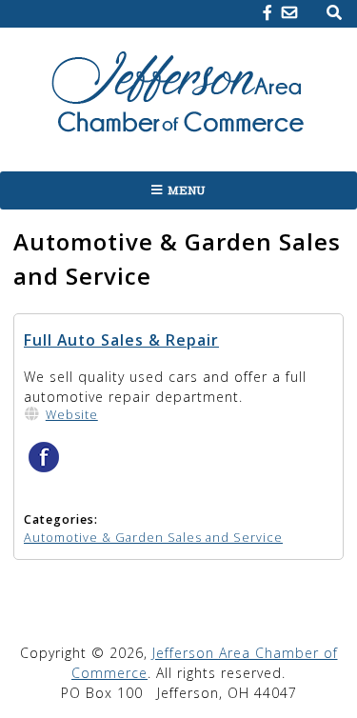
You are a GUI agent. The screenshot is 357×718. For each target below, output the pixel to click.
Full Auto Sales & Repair (121, 339)
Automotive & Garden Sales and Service (153, 537)
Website (72, 415)
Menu (187, 190)
